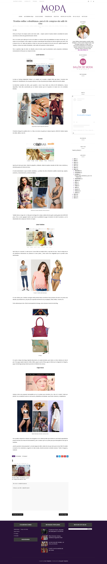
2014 (75, 194)
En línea (35, 26)
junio (76, 184)
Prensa (35, 1)
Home (20, 16)
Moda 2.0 (75, 130)
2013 (75, 196)
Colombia (27, 26)
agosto (77, 180)
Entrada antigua (63, 514)
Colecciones (39, 16)
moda (43, 26)
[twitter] (93, 1)
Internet (39, 26)
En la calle (76, 16)
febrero (77, 190)
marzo (76, 189)
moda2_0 (81, 130)
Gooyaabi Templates (63, 561)
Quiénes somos (17, 1)
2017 (75, 165)
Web (40, 27)
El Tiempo (16, 533)
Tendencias (48, 16)
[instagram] (88, 1)
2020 (75, 160)
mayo (76, 185)
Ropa (53, 26)
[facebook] (91, 1)
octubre (77, 174)
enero (76, 192)
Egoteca (56, 16)
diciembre (77, 170)
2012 (75, 197)
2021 (75, 158)
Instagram (64, 448)
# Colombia (18, 456)
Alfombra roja (28, 16)
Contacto (27, 1)
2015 (75, 169)
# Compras (24, 456)
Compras (31, 26)
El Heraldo (16, 535)
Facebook (15, 449)
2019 (75, 162)
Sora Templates (47, 561)
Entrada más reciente (17, 514)
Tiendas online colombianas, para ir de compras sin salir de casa (20, 478)
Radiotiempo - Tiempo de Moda (21, 529)
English (41, 1)
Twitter (60, 448)
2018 (75, 164)
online (50, 26)
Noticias (84, 16)
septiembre (78, 178)
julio (76, 182)
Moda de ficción (66, 16)
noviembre (78, 172)
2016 (75, 167)
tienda (66, 26)
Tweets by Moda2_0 (76, 150)
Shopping (57, 26)
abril (76, 187)
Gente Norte (16, 531)
